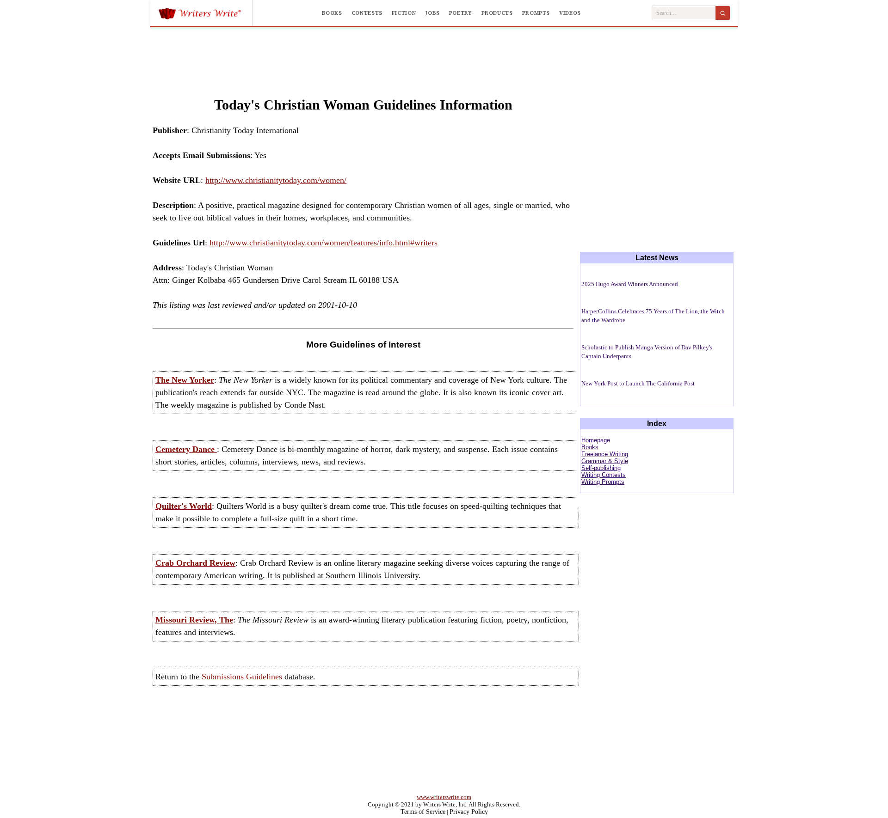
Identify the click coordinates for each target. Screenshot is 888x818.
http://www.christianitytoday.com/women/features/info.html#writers (324, 242)
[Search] (722, 13)
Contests (367, 13)
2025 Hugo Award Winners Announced (629, 284)
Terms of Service (423, 811)
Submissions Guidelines (242, 676)
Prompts (536, 13)
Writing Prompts (602, 481)
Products (497, 13)
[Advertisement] (444, 52)
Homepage (595, 440)
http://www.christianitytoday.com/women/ (275, 180)
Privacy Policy (469, 811)
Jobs (432, 13)
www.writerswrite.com (444, 797)
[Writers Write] (205, 13)
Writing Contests (603, 474)
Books (332, 13)
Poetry (460, 13)
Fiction (404, 13)
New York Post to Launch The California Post (638, 383)
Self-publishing (601, 467)
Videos (570, 13)
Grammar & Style (604, 461)
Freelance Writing (604, 454)
